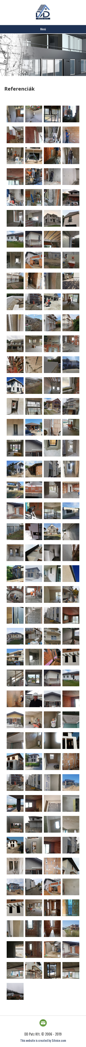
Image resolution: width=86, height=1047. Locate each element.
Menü (43, 29)
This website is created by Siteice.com (43, 1040)
